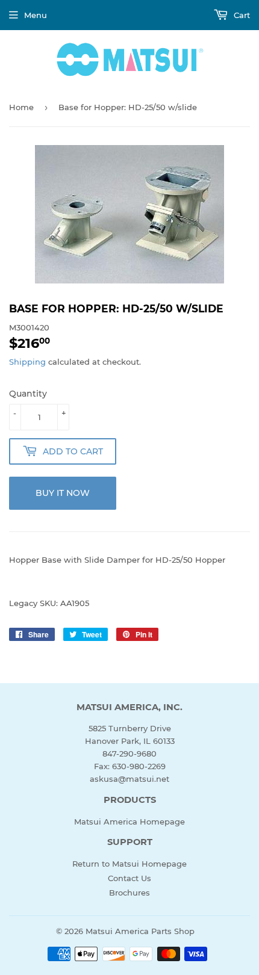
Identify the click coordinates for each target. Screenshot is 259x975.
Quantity (28, 393)
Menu (35, 15)
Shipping (27, 362)
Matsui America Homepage (129, 821)
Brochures (129, 892)
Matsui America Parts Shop (140, 931)
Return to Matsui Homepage (129, 863)
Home (21, 107)
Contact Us (129, 878)
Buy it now (63, 493)
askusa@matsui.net (129, 779)
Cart (240, 15)
